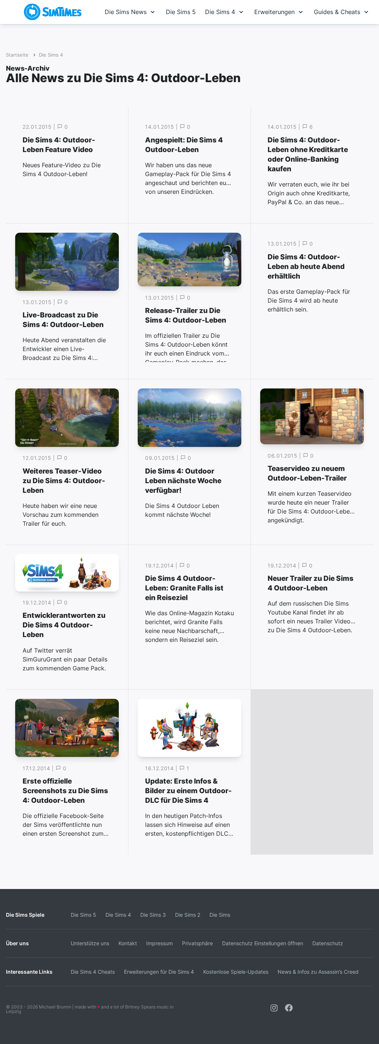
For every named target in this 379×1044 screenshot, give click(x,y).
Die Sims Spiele (25, 915)
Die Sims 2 (187, 915)
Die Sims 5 (181, 12)
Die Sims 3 (153, 915)
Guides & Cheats (337, 12)
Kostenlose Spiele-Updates (235, 972)
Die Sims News (126, 12)
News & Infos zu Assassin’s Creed (318, 972)
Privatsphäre (197, 943)
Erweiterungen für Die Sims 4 (159, 972)
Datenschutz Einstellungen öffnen (262, 943)
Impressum (159, 943)
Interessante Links (29, 972)
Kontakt (127, 943)
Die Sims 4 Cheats (93, 972)
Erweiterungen (274, 12)
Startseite (17, 55)
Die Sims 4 (220, 12)
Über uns (17, 943)
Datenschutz (327, 943)
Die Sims (219, 915)
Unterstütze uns (90, 943)
